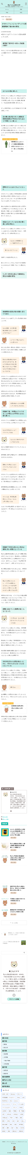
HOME (6, 1038)
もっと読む (15, 923)
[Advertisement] (14, 73)
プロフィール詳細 (14, 999)
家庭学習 (6, 1073)
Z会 (11, 1100)
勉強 (10, 1111)
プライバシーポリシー (11, 1141)
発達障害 (7, 1077)
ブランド (15, 1107)
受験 (21, 9)
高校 (9, 1131)
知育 (15, 1124)
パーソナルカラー (6, 1107)
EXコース (20, 1094)
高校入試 (14, 1131)
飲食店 (3, 1131)
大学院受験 (6, 1064)
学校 (7, 12)
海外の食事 (4, 1124)
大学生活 (15, 1114)
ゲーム (14, 1104)
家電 (3, 1121)
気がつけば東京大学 (14, 5)
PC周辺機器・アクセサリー (8, 1097)
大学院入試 (4, 1117)
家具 (21, 1117)
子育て (11, 1117)
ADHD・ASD (5, 1094)
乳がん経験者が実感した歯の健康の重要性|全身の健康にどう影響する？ (17, 845)
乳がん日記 (5, 816)
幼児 (13, 1121)
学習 (21, 12)
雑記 (17, 1127)
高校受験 (6, 1054)
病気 (7, 819)
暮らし (4, 819)
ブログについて (21, 1141)
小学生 (8, 1121)
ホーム (7, 9)
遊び (12, 1127)
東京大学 (6, 1047)
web (23, 1097)
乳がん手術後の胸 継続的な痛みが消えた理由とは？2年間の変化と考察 (17, 857)
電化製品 (7, 1086)
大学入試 (9, 1114)
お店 (5, 1083)
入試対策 (4, 1111)
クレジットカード (6, 1104)
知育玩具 (6, 1070)
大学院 (21, 1114)
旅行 (18, 1121)
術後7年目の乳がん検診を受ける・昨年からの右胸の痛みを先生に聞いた (17, 888)
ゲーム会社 (21, 1104)
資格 (3, 1127)
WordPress (4, 1100)
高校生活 (21, 1131)
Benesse (13, 1094)
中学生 (21, 1107)
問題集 (14, 1111)
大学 (3, 1114)
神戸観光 (21, 1124)
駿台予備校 (7, 1060)
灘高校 (5, 1044)
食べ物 (22, 1127)
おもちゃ (16, 1100)
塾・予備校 (21, 1111)
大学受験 (6, 1057)
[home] (11, 811)
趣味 (8, 1127)
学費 (16, 1117)
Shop (18, 1097)
